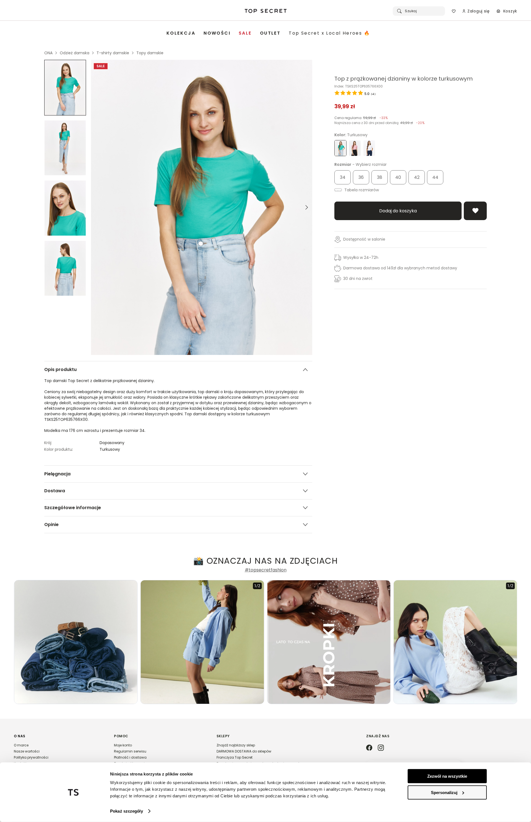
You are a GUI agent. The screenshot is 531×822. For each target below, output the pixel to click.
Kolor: (351, 135)
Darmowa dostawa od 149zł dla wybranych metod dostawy (400, 268)
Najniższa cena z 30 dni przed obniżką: (379, 122)
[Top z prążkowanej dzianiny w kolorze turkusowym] (65, 87)
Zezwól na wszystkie (447, 776)
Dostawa (54, 491)
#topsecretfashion (266, 570)
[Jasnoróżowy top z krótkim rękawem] (355, 148)
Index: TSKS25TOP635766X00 (358, 86)
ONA (48, 53)
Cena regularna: (361, 117)
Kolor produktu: (58, 449)
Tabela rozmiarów (361, 190)
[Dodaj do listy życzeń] (475, 211)
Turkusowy (110, 449)
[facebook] (369, 748)
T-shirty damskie (113, 53)
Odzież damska (74, 53)
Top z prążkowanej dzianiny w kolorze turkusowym (403, 78)
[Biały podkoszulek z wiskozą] (369, 148)
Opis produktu (60, 369)
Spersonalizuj (444, 792)
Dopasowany (112, 442)
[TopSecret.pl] (266, 11)
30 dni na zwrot (358, 278)
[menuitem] (180, 33)
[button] (58, 752)
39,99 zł (344, 106)
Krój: (48, 442)
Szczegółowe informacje (72, 507)
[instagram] (381, 748)
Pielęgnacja (57, 474)
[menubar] (268, 33)
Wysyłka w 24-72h (360, 257)
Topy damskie (149, 53)
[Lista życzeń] (453, 11)
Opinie (51, 524)
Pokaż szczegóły (126, 811)
